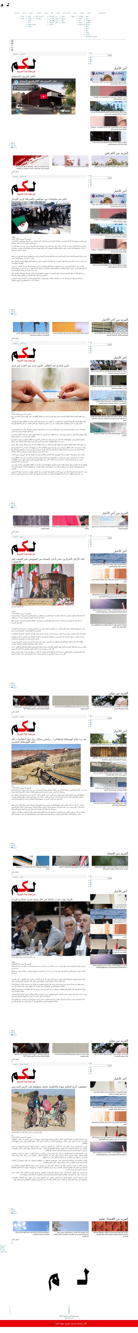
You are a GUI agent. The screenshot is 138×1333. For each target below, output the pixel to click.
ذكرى (87, 28)
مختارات (80, 16)
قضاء (29, 16)
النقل (29, 20)
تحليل (22, 18)
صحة (29, 22)
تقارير (22, 16)
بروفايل (63, 22)
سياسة (24, 13)
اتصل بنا (2, 1249)
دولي (21, 536)
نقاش (56, 18)
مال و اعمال (39, 16)
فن (56, 16)
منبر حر (51, 18)
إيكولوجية (88, 20)
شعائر (80, 22)
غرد (14, 143)
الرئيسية (16, 13)
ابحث (109, 55)
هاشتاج (51, 24)
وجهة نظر (52, 20)
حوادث (30, 18)
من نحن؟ (2, 1245)
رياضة (46, 13)
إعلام (87, 16)
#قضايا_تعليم (32, 24)
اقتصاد (39, 13)
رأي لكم (51, 16)
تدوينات (51, 22)
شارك (14, 145)
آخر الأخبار (23, 176)
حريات (75, 13)
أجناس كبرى (66, 13)
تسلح (87, 26)
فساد (87, 18)
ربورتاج (63, 18)
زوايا (87, 30)
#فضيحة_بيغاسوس (91, 36)
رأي (52, 13)
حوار (62, 20)
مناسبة (80, 18)
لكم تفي (22, 54)
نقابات (30, 26)
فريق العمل (101, 13)
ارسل (15, 147)
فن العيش (81, 24)
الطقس (88, 22)
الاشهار (2, 1247)
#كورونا (88, 24)
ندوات (57, 20)
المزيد (89, 13)
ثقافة (58, 13)
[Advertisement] (49, 128)
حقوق (73, 16)
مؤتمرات (38, 18)
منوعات (82, 13)
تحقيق (63, 16)
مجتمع (31, 13)
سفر (79, 20)
